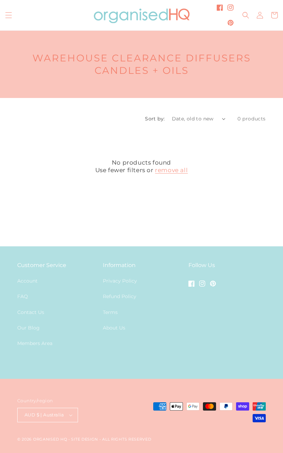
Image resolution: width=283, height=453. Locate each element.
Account (27, 281)
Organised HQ (50, 439)
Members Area (34, 343)
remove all (171, 170)
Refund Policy (119, 296)
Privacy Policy (120, 281)
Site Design (84, 439)
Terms (110, 312)
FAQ (22, 296)
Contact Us (30, 312)
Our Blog (28, 328)
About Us (114, 328)
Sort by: (155, 119)
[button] (8, 15)
